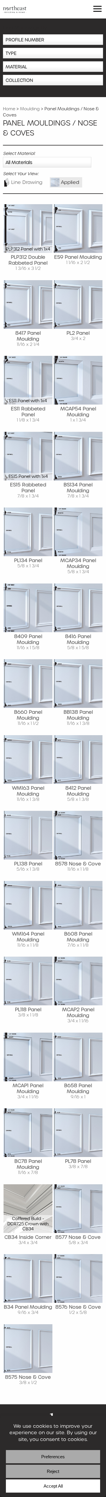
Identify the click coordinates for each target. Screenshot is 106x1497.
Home (9, 108)
